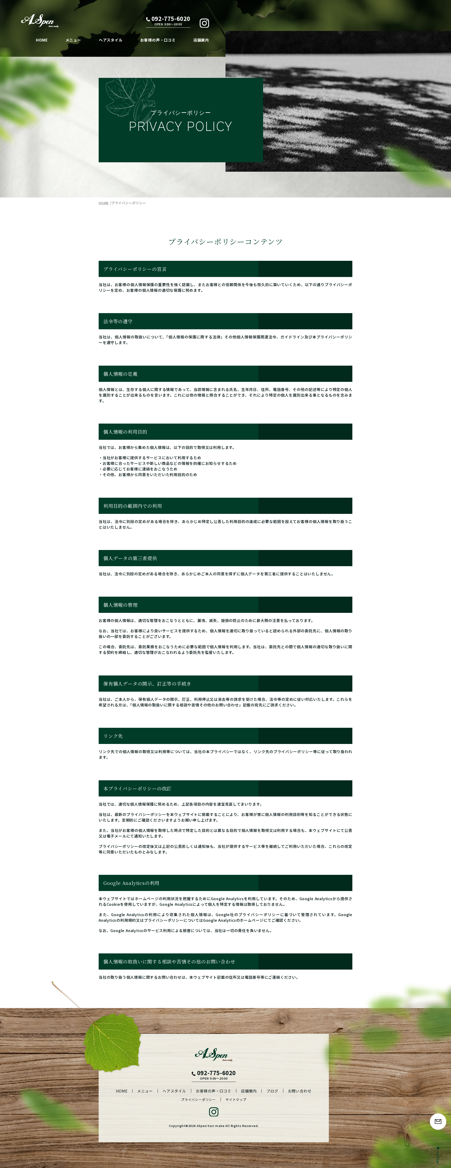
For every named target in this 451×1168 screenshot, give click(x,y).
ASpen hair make (211, 1125)
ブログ (272, 1091)
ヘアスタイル (111, 40)
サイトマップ (236, 1099)
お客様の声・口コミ (158, 40)
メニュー (73, 40)
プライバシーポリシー (198, 1099)
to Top (438, 1157)
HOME (42, 40)
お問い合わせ (300, 1091)
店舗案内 (201, 40)
